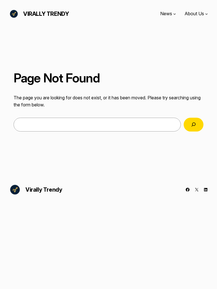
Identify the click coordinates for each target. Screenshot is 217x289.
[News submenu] (174, 13)
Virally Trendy (46, 13)
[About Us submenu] (206, 13)
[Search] (193, 125)
